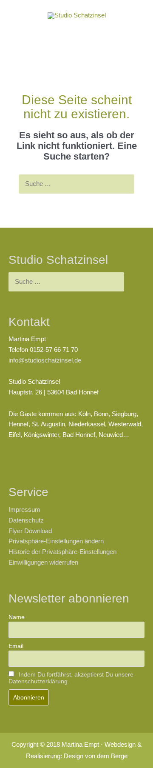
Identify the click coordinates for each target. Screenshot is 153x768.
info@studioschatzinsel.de (44, 360)
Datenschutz (26, 520)
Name (16, 617)
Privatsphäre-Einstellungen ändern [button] (56, 541)
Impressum (24, 509)
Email (15, 645)
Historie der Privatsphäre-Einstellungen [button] (62, 551)
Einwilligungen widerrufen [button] (43, 562)
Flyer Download (30, 531)
